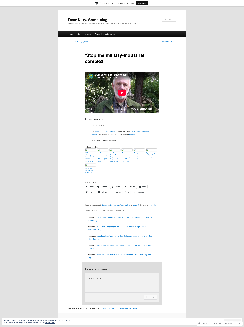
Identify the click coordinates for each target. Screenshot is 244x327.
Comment (150, 297)
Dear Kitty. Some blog (88, 19)
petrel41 (136, 205)
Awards (88, 34)
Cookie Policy (50, 323)
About (79, 34)
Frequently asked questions (105, 34)
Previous (164, 42)
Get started (142, 3)
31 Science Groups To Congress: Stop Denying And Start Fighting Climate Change (115, 157)
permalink (153, 205)
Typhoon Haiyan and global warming (151, 155)
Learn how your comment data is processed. (120, 308)
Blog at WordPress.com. (105, 318)
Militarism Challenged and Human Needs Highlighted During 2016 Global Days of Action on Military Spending (90, 157)
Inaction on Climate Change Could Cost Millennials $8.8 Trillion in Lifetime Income (102, 157)
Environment (114, 205)
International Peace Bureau (106, 131)
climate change (135, 134)
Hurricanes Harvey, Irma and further (89, 170)
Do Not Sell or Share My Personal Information (131, 318)
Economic (105, 205)
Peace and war (125, 205)
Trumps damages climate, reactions (137, 156)
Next (173, 42)
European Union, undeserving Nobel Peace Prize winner (126, 157)
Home (71, 34)
